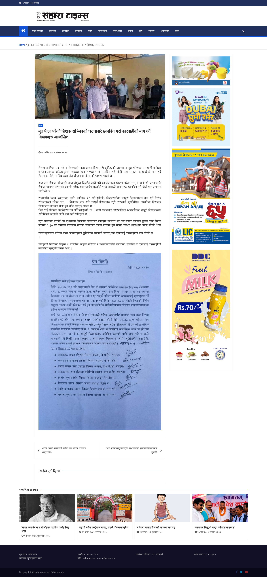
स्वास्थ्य (151, 31)
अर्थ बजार (165, 31)
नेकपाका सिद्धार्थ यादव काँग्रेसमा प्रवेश (214, 527)
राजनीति (52, 31)
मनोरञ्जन (102, 31)
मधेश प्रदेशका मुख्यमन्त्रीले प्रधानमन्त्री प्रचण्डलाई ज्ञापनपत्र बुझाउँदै (131, 450)
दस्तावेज (78, 31)
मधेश (90, 31)
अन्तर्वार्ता (65, 31)
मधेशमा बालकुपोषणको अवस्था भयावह (156, 527)
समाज (130, 31)
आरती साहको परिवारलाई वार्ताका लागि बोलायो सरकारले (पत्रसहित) (64, 450)
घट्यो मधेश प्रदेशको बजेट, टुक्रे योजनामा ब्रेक (103, 527)
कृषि (140, 31)
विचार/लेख (117, 31)
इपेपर (177, 31)
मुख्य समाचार (37, 31)
